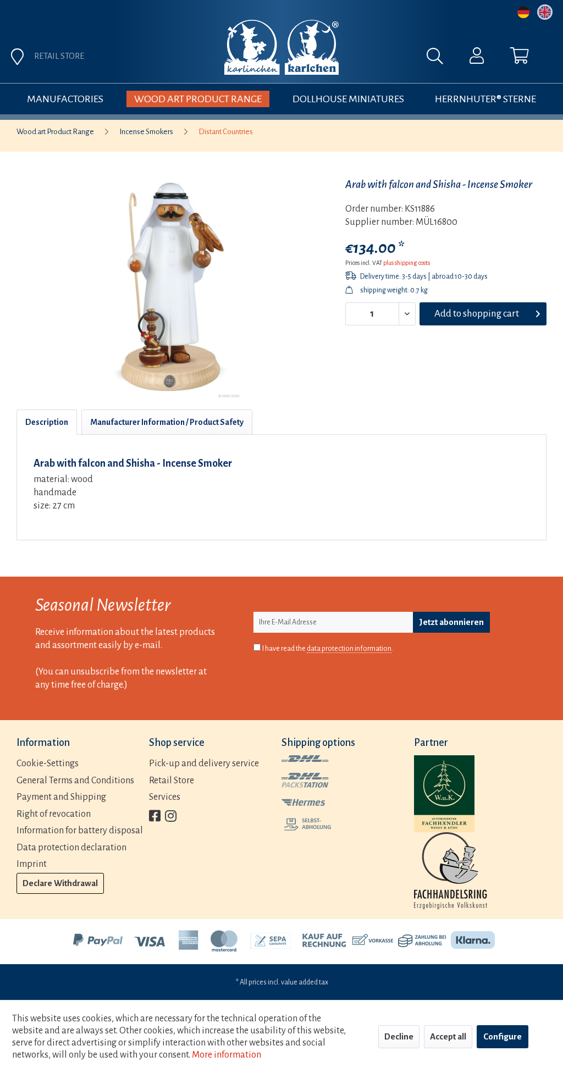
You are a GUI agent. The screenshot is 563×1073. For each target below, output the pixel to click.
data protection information (349, 648)
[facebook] (155, 817)
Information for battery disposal (79, 831)
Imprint (31, 864)
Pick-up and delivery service (204, 763)
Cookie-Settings (47, 763)
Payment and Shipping (61, 797)
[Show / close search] (440, 59)
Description (46, 422)
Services (164, 797)
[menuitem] (344, 59)
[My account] (477, 58)
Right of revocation (53, 814)
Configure (502, 1036)
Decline (398, 1036)
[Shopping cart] (519, 58)
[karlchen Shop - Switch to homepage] (281, 47)
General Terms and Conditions (75, 781)
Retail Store (171, 781)
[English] (545, 12)
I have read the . (327, 648)
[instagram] (170, 817)
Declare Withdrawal (60, 883)
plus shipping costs (406, 262)
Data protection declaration (71, 848)
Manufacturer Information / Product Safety (167, 422)
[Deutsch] (523, 12)
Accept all (448, 1036)
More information (226, 1055)
